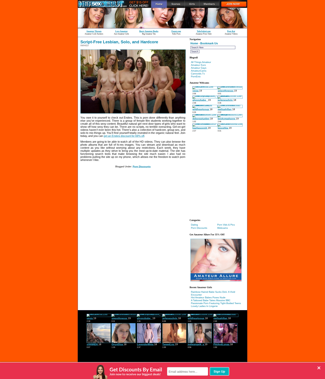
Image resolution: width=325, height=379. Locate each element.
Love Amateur (121, 31)
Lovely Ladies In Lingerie (204, 306)
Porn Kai (231, 31)
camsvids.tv (198, 73)
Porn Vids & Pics (226, 224)
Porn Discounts (142, 166)
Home (194, 43)
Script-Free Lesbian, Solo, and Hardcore (119, 42)
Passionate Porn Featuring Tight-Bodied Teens (216, 303)
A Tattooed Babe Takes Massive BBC (210, 300)
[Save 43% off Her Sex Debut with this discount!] (162, 27)
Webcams (222, 228)
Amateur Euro (198, 65)
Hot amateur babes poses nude (208, 297)
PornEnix (196, 76)
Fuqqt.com (176, 31)
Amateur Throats (94, 31)
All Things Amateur (201, 62)
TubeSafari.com (204, 31)
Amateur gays (198, 67)
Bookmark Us (209, 43)
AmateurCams (198, 70)
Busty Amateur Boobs (148, 31)
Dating (194, 224)
